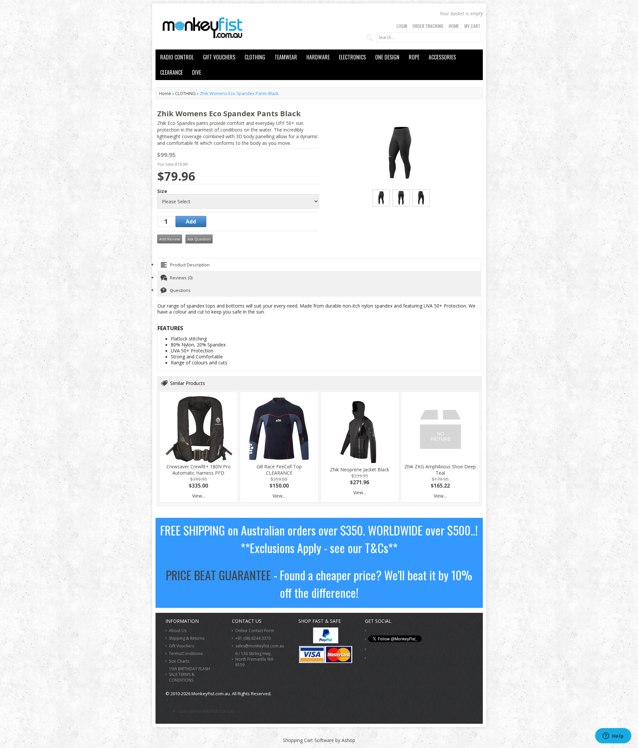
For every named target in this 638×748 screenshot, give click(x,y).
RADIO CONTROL (177, 57)
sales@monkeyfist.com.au (259, 646)
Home (454, 25)
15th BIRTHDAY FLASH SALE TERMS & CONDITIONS (189, 674)
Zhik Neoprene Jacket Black (359, 469)
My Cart (472, 25)
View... (198, 496)
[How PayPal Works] (325, 641)
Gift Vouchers (181, 646)
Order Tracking (427, 25)
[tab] (319, 264)
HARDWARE (318, 57)
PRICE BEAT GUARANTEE (218, 575)
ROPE (414, 57)
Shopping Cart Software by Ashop (319, 740)
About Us (177, 630)
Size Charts (179, 661)
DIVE (196, 72)
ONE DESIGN (387, 57)
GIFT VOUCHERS (219, 57)
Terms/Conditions (186, 653)
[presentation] (319, 264)
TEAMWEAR (285, 57)
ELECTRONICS (352, 57)
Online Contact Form (254, 630)
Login (401, 25)
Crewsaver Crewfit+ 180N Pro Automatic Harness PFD (198, 469)
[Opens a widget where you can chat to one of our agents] (613, 736)
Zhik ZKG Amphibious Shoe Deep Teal (440, 469)
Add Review (169, 238)
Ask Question (199, 238)
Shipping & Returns (186, 638)
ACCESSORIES (442, 57)
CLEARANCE (171, 72)
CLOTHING (255, 57)
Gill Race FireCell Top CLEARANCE (279, 469)
